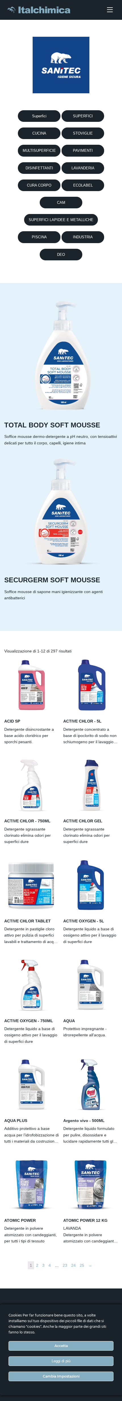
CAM (61, 202)
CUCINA (39, 133)
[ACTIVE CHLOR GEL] (90, 785)
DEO (61, 254)
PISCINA (39, 237)
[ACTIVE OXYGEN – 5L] (90, 885)
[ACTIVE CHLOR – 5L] (90, 685)
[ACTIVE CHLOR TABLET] (31, 885)
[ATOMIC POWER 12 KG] (90, 1184)
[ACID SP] (31, 685)
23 (65, 1265)
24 (73, 1265)
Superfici (39, 116)
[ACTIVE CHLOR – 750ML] (31, 785)
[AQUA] (90, 985)
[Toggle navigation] (110, 10)
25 (82, 1265)
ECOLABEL (83, 185)
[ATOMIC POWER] (31, 1184)
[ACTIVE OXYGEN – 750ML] (31, 985)
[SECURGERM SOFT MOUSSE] (61, 511)
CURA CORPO (39, 185)
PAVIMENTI (83, 150)
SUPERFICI (83, 116)
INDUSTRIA (83, 237)
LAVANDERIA (82, 168)
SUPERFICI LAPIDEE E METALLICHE (61, 220)
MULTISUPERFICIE (39, 150)
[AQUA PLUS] (31, 1085)
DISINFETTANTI (39, 168)
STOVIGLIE (83, 133)
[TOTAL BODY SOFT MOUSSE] (61, 356)
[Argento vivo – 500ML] (90, 1085)
